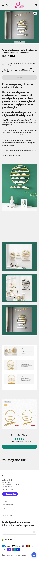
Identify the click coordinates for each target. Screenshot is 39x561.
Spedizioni (5, 512)
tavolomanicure (7, 47)
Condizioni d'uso (7, 505)
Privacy (4, 501)
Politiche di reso (7, 515)
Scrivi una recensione (20, 447)
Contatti (4, 508)
